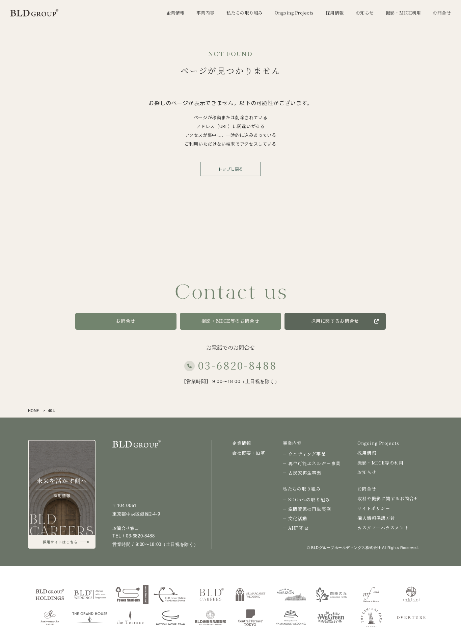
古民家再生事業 (304, 473)
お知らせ (366, 472)
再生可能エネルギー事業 (314, 463)
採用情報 (366, 453)
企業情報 (241, 443)
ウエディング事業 (307, 454)
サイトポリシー (373, 508)
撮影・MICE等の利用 (380, 462)
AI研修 (295, 528)
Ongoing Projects (378, 443)
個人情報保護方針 (376, 518)
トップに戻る (230, 169)
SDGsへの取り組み (309, 499)
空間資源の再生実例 (309, 509)
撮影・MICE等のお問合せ (230, 321)
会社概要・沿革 (248, 453)
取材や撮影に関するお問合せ (388, 498)
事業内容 (292, 443)
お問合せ (125, 321)
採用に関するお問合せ (335, 321)
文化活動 (297, 518)
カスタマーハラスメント (383, 527)
